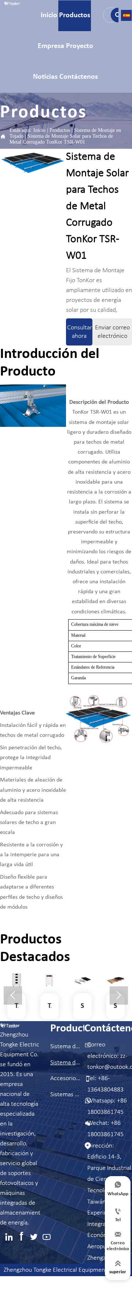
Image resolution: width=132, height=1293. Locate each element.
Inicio (39, 130)
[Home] (12, 3)
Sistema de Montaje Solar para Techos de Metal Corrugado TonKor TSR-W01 (61, 139)
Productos (60, 130)
